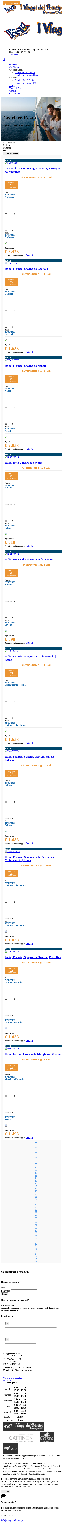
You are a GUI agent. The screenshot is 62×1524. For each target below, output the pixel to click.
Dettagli (29, 255)
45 (36, 1259)
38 (36, 1241)
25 (36, 1207)
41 (36, 1249)
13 (36, 1175)
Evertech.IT (29, 1458)
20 (36, 1194)
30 (36, 1220)
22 (36, 1199)
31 (36, 1222)
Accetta (5, 1492)
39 (36, 1243)
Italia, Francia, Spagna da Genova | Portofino (33, 957)
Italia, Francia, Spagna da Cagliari (26, 268)
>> (36, 1262)
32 (36, 1225)
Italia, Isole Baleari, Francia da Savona (29, 559)
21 (36, 1196)
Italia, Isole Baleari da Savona (23, 462)
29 (36, 1217)
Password (5, 1291)
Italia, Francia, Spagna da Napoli (25, 365)
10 (36, 1167)
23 (36, 1201)
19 (36, 1191)
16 (36, 1183)
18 (36, 1188)
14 (36, 1178)
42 (36, 1251)
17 (36, 1186)
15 (36, 1181)
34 (36, 1230)
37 (36, 1238)
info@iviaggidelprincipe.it (13, 1520)
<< (36, 1141)
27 (36, 1212)
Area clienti (14, 54)
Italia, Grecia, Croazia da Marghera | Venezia (33, 1054)
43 (36, 1254)
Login (4, 1294)
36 (36, 1235)
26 (36, 1209)
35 (36, 1233)
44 (36, 1256)
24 (36, 1204)
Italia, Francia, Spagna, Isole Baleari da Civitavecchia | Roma (29, 858)
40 (36, 1246)
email (3, 1287)
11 (36, 1170)
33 (36, 1228)
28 (36, 1215)
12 (36, 1173)
